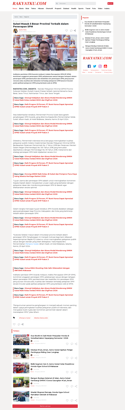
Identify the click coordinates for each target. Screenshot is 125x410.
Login (110, 3)
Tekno (33, 8)
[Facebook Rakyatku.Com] (89, 66)
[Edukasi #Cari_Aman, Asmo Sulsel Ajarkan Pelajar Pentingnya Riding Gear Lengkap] (21, 354)
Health (73, 8)
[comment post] (71, 30)
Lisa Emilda (36, 341)
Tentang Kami (95, 70)
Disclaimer (98, 72)
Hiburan (41, 8)
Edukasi (66, 8)
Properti (58, 8)
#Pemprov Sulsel (24, 318)
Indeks (107, 8)
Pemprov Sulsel (32, 244)
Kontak (90, 72)
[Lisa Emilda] (31, 341)
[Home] (29, 3)
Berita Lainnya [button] (45, 406)
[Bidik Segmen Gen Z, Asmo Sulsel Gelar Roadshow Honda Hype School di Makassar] (21, 368)
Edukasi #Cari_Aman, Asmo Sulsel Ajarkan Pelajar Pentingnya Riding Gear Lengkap (97, 40)
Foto (94, 8)
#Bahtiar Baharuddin (41, 318)
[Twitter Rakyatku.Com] (94, 66)
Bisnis (21, 8)
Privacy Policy (108, 72)
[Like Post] (66, 30)
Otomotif (49, 8)
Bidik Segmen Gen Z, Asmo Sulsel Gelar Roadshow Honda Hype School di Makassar (98, 32)
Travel (87, 8)
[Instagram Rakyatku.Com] (100, 66)
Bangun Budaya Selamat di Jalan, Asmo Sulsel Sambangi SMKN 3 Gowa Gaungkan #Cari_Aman (98, 48)
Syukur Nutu (23, 29)
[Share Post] (75, 30)
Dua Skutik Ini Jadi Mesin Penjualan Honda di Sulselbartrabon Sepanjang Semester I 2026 (97, 24)
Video (100, 8)
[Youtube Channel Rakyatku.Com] (105, 66)
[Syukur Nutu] (15, 31)
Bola (27, 8)
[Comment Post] (72, 344)
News (15, 8)
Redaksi (85, 70)
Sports (80, 8)
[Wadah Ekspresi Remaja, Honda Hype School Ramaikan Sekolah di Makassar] (21, 396)
